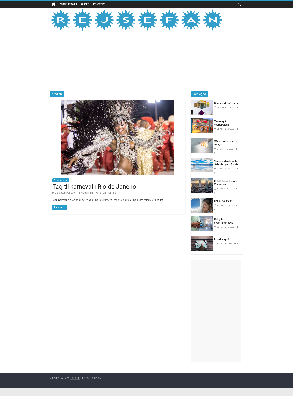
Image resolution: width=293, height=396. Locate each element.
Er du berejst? (221, 239)
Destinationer (68, 4)
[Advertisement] (146, 60)
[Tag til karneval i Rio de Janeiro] (117, 102)
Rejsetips (99, 4)
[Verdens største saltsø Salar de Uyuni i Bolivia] (202, 160)
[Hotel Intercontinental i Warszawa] (202, 180)
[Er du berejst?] (202, 238)
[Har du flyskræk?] (202, 200)
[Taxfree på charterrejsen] (202, 120)
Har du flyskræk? (223, 201)
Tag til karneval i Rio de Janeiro (94, 186)
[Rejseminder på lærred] (202, 102)
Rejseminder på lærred (226, 103)
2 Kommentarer (108, 192)
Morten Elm (87, 192)
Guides (85, 4)
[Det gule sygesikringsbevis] (202, 218)
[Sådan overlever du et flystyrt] (202, 140)
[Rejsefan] (53, 4)
